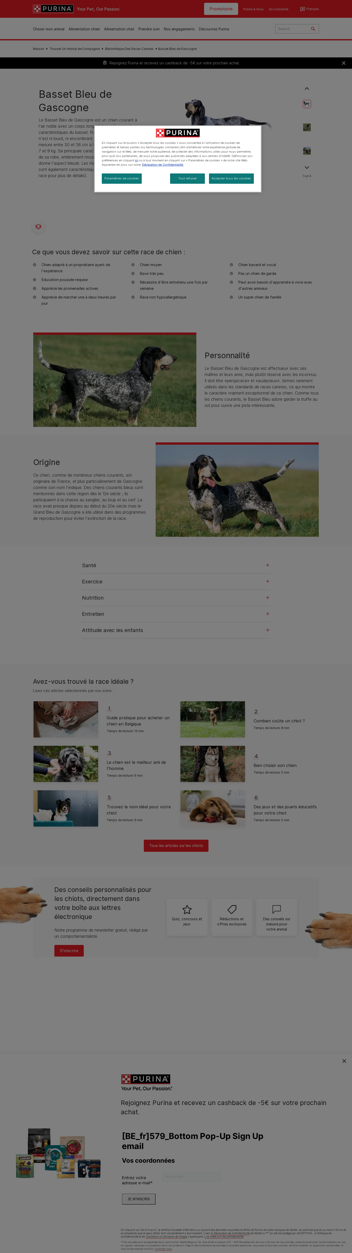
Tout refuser (187, 178)
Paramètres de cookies (121, 178)
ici (136, 160)
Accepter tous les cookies (231, 178)
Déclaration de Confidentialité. (163, 165)
